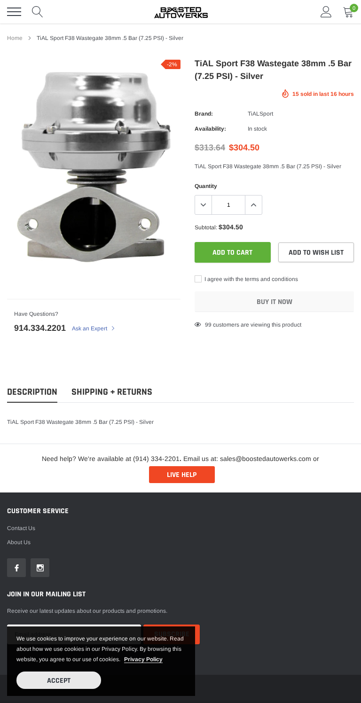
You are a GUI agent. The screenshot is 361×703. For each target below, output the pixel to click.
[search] (37, 11)
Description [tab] (32, 392)
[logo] (180, 11)
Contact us (21, 528)
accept (59, 681)
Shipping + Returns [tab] (111, 392)
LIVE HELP (181, 475)
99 (208, 324)
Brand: (204, 113)
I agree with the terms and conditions (250, 279)
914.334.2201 (40, 328)
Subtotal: (206, 227)
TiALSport (260, 113)
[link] (16, 567)
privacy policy (143, 659)
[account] (326, 11)
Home (15, 38)
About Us (19, 542)
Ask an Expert (90, 328)
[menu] (14, 12)
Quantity (206, 186)
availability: (210, 128)
